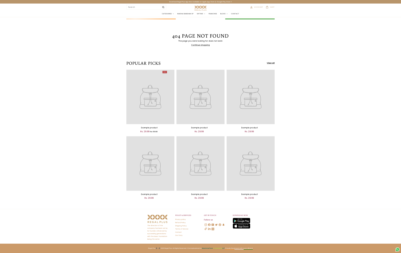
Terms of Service (181, 229)
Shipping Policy (181, 226)
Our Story (179, 235)
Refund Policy (180, 222)
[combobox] (146, 7)
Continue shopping (200, 45)
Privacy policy (180, 219)
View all (271, 63)
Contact (178, 232)
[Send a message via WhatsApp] (397, 249)
